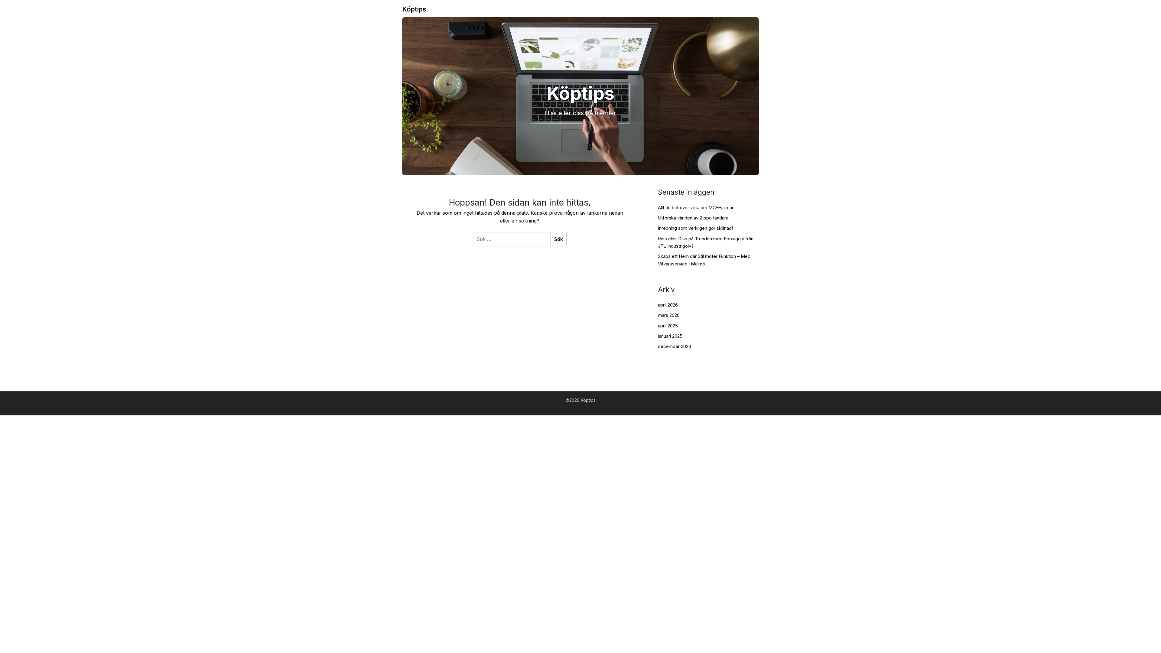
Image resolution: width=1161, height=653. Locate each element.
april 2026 (668, 305)
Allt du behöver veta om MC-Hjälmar (695, 207)
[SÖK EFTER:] (512, 239)
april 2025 (668, 326)
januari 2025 (670, 336)
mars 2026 (669, 315)
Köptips (414, 9)
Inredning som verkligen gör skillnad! (695, 228)
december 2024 (674, 346)
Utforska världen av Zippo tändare (693, 218)
